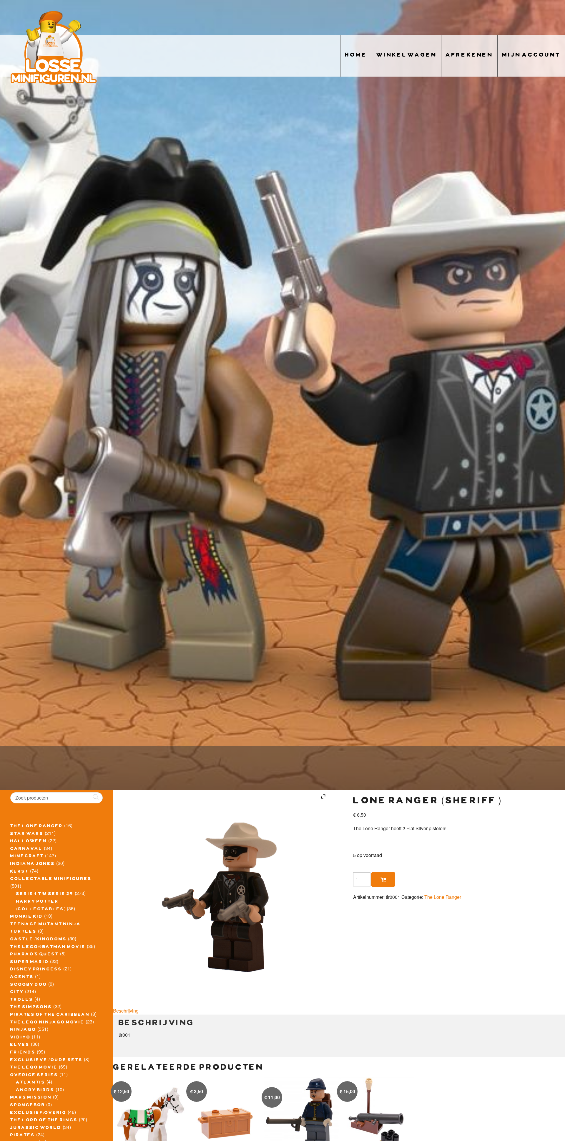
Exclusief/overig (38, 1113)
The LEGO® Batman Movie (48, 947)
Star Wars (27, 834)
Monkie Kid (26, 917)
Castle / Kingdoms (38, 940)
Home (356, 56)
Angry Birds (35, 1091)
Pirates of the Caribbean (50, 1015)
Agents (22, 977)
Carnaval (26, 849)
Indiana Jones (32, 864)
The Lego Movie (34, 1068)
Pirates (22, 1136)
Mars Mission (31, 1098)
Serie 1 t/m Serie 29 (45, 894)
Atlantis (30, 1083)
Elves (20, 1045)
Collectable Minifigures (51, 879)
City (17, 992)
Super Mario (29, 962)
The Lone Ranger (36, 827)
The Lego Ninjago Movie (47, 1023)
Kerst (19, 872)
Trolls (21, 1000)
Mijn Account (531, 56)
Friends (23, 1053)
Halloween (28, 842)
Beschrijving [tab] (126, 1010)
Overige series (34, 1076)
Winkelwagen (406, 56)
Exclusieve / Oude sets (46, 1061)
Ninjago (23, 1030)
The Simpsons (31, 1007)
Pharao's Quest (34, 955)
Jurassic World (36, 1128)
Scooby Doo (28, 985)
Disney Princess (36, 970)
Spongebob (27, 1106)
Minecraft (27, 857)
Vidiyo (20, 1038)
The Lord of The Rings (44, 1121)
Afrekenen (469, 56)
